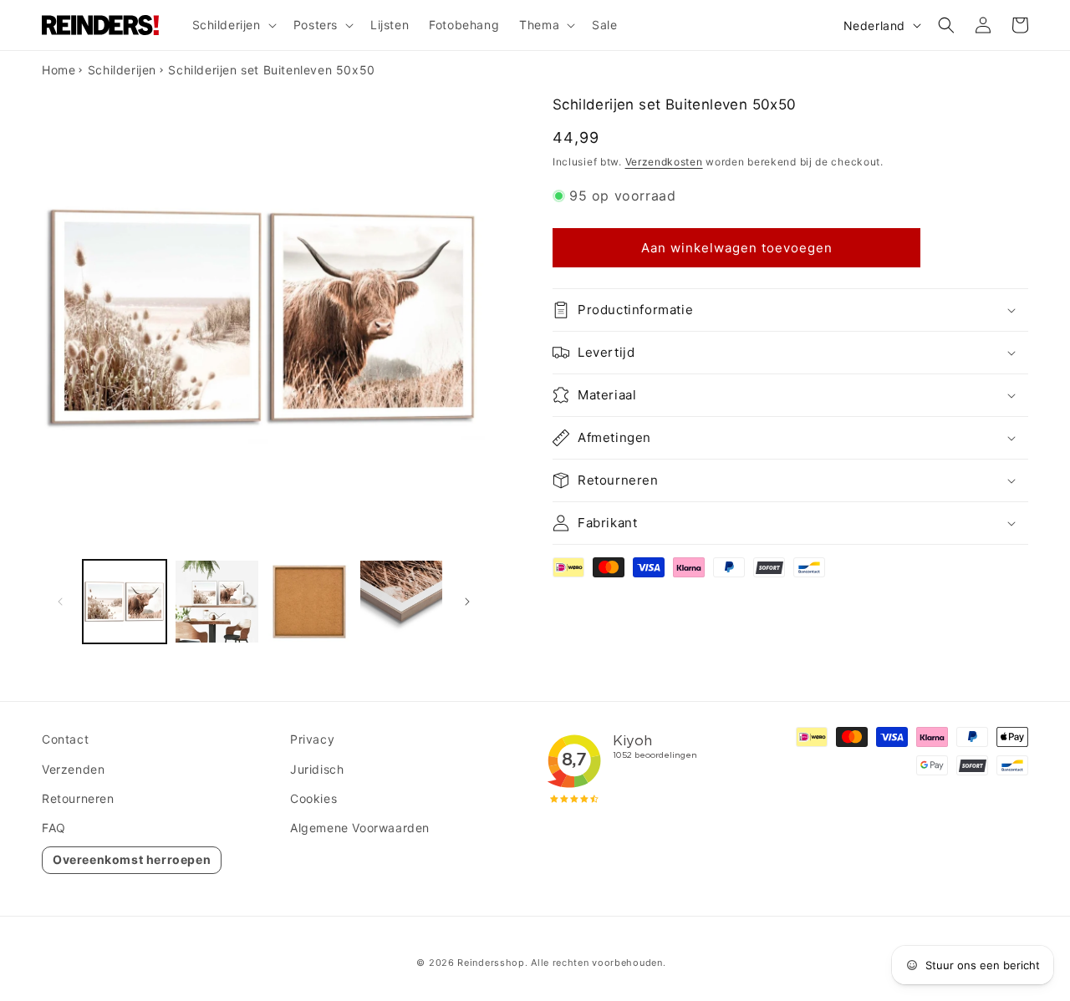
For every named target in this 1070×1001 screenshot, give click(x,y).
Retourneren (78, 798)
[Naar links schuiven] (60, 601)
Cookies (313, 798)
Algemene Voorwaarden (360, 828)
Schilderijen (122, 70)
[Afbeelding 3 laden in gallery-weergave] (309, 601)
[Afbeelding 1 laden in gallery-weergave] (124, 601)
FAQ (54, 828)
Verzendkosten (664, 161)
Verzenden (73, 769)
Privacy (312, 739)
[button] (232, 25)
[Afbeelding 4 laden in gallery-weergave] (401, 601)
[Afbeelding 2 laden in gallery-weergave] (216, 601)
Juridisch (317, 769)
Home (58, 70)
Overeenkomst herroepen (132, 859)
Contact (65, 739)
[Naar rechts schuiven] (467, 601)
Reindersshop (490, 962)
